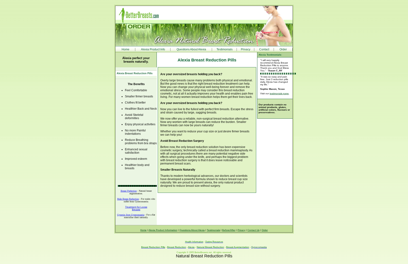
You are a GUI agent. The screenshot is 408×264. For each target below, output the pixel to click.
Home (125, 49)
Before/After (228, 230)
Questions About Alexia (191, 49)
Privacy (245, 49)
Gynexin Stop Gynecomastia (130, 214)
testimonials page (279, 93)
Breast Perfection (129, 191)
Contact (264, 49)
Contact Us (253, 230)
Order (283, 49)
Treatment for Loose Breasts (136, 208)
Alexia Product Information (163, 230)
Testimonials (225, 49)
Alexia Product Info (153, 49)
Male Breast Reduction (128, 199)
